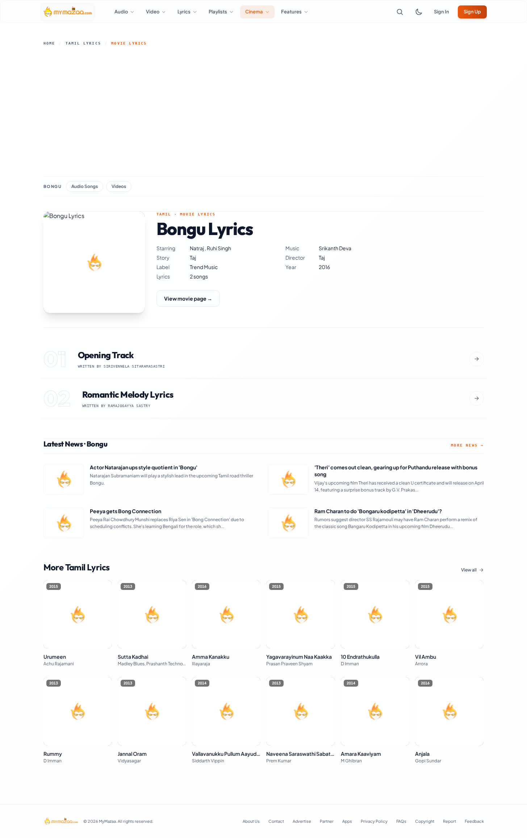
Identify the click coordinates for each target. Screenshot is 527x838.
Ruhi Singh (219, 248)
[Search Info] (399, 11)
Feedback (474, 821)
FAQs (401, 821)
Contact (276, 821)
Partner (327, 821)
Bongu (52, 186)
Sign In (441, 11)
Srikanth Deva (335, 248)
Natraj (197, 248)
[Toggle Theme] (418, 11)
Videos (119, 186)
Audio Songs (84, 186)
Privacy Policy (374, 821)
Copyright (424, 821)
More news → (467, 445)
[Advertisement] (263, 111)
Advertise (302, 821)
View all (469, 570)
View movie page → (188, 298)
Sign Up (472, 11)
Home (49, 43)
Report (449, 821)
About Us (251, 821)
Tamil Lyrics (83, 43)
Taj (193, 257)
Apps (347, 821)
